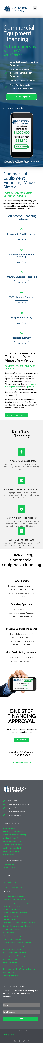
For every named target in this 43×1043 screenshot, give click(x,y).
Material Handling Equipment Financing (17, 942)
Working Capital (8, 972)
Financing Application (10, 976)
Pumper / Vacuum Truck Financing (15, 913)
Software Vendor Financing (12, 845)
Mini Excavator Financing (11, 909)
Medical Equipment (21, 337)
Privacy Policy (9, 1035)
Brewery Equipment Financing (21, 276)
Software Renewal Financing (13, 966)
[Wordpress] (15, 1041)
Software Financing (10, 962)
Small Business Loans (10, 959)
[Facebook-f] (28, 1041)
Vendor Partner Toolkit (11, 851)
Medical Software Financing (12, 949)
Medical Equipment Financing (13, 946)
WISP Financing (8, 854)
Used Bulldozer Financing (12, 906)
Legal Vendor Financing (11, 838)
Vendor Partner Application (12, 848)
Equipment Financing (21, 317)
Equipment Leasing (10, 919)
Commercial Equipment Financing (14, 899)
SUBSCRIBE (20, 1019)
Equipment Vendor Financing (13, 831)
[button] (35, 8)
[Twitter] (24, 1041)
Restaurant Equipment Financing (14, 952)
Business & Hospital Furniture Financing (17, 926)
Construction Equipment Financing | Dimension (20, 903)
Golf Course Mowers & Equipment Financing (19, 923)
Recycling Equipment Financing (14, 956)
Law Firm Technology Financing (14, 939)
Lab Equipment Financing (12, 936)
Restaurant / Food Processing (22, 234)
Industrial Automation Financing (14, 835)
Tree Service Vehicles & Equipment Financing (19, 969)
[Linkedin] (19, 1041)
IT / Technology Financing (21, 297)
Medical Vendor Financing (12, 841)
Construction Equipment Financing (21, 255)
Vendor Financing (9, 828)
